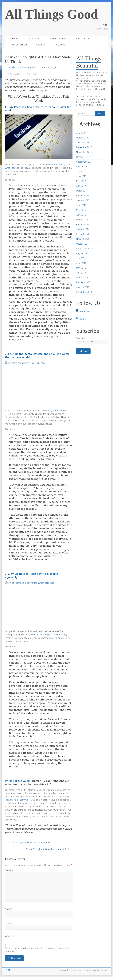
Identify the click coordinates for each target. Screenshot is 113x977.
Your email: (81, 338)
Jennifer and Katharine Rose (21, 67)
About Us (40, 44)
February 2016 (83, 224)
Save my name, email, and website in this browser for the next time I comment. (38, 950)
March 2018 (82, 137)
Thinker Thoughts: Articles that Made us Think (28, 842)
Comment (10, 870)
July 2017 (81, 171)
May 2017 (81, 181)
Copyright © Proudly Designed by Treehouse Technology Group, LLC (83, 970)
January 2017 (82, 200)
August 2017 (82, 166)
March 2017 (82, 190)
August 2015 (82, 253)
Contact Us (59, 44)
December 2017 (84, 147)
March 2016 (82, 219)
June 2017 (81, 176)
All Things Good (51, 14)
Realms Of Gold (82, 38)
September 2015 (84, 248)
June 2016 (81, 205)
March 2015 (82, 277)
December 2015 (84, 234)
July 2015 (81, 258)
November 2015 (84, 239)
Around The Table (57, 38)
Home (15, 38)
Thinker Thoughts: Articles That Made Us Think (49, 849)
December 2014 (84, 292)
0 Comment (31, 74)
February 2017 (83, 195)
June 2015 (81, 263)
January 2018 (82, 142)
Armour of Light (19, 44)
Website (9, 936)
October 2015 (83, 243)
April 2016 (81, 215)
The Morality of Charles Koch (54, 410)
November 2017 (84, 152)
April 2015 (81, 272)
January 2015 (82, 287)
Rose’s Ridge (33, 38)
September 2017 (84, 162)
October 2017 (83, 157)
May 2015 (81, 268)
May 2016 (81, 210)
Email (8, 923)
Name (8, 909)
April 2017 (81, 186)
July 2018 (81, 133)
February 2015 (83, 282)
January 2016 (82, 229)
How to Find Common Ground (45, 634)
